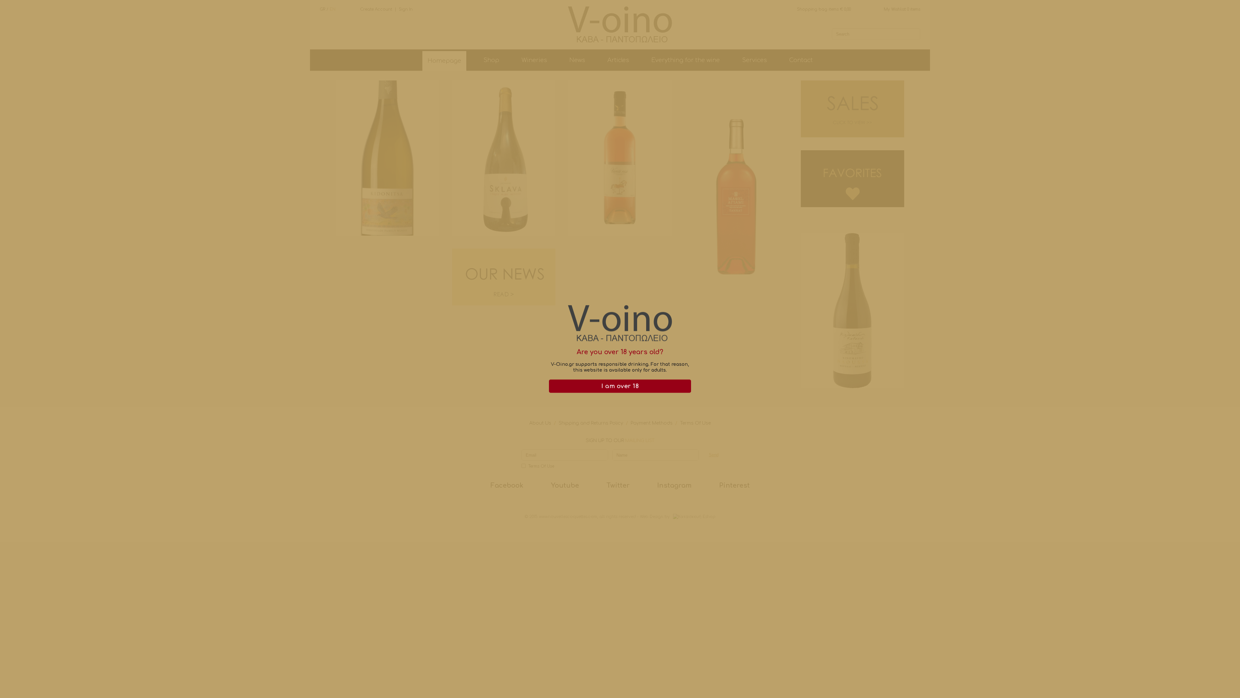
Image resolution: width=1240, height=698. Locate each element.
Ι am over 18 (620, 386)
